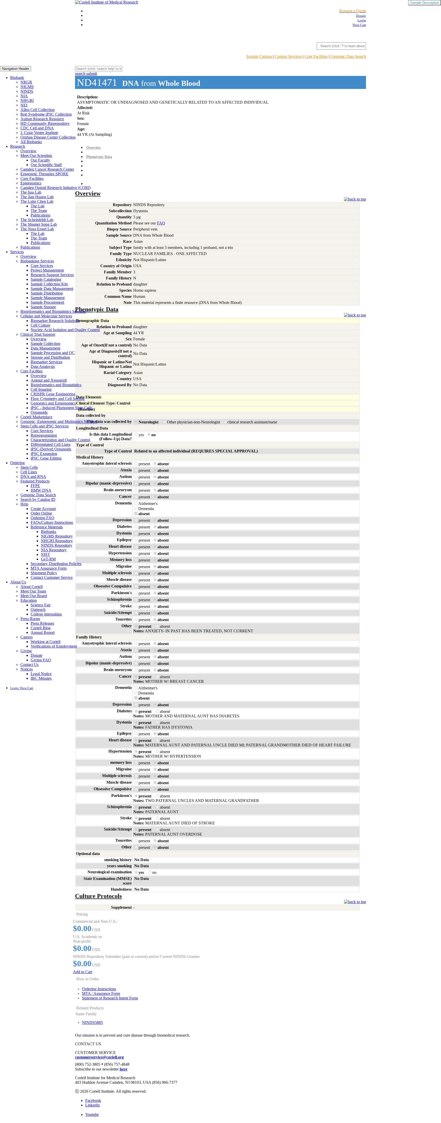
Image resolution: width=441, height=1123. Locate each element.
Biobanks (48, 531)
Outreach (38, 609)
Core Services (42, 265)
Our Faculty (40, 160)
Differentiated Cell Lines (50, 444)
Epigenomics (30, 183)
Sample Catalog (259, 56)
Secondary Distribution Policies (56, 564)
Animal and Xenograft (49, 380)
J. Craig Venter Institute (39, 132)
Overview (28, 151)
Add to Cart (82, 972)
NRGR (26, 82)
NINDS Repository (56, 545)
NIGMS (27, 87)
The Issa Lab (30, 192)
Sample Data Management (52, 288)
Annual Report (43, 632)
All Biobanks (31, 142)
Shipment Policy (44, 573)
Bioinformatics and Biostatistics (56, 385)
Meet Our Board (33, 596)
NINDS (26, 91)
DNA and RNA (33, 476)
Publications (40, 215)
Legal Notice (41, 674)
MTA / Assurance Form (101, 993)
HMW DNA (41, 490)
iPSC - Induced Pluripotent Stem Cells (61, 408)
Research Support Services (52, 275)
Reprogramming (44, 435)
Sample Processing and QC (53, 353)
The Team (39, 210)
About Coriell (31, 586)
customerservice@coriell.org (99, 1057)
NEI (23, 105)
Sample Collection (45, 343)
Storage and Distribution (50, 357)
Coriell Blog (41, 628)
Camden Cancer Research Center (47, 169)
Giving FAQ (41, 660)
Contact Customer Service (52, 577)
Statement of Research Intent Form (110, 998)
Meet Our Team (33, 591)
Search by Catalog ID (37, 499)
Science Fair (41, 605)
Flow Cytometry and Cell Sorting (57, 398)
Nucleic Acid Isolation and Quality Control (65, 330)
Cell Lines (28, 472)
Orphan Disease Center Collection (48, 137)
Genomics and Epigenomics (53, 403)
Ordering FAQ (42, 518)
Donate (36, 655)
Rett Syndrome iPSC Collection (46, 114)
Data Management (45, 348)
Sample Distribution (47, 293)
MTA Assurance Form (49, 568)
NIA (24, 96)
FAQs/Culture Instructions (52, 522)
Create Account (43, 508)
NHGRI (27, 100)
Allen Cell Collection (37, 110)
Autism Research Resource (42, 119)
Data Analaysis (43, 366)
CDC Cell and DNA (37, 128)
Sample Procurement (47, 302)
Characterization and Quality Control (60, 440)
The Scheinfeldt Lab (36, 220)
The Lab (37, 206)
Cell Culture (40, 325)
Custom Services (288, 56)
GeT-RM (48, 559)
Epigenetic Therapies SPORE (44, 174)
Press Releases (42, 623)
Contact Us (29, 664)
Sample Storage (43, 307)
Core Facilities (316, 56)
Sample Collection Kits (49, 284)
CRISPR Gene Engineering (53, 394)
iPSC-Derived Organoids (51, 449)
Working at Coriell (45, 641)
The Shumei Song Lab (38, 224)
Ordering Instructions (99, 989)
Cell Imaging (41, 389)
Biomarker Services (46, 362)
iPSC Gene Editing (46, 458)
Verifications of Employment (54, 646)
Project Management (47, 270)
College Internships (46, 614)
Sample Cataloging (46, 279)
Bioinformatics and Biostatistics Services (53, 311)
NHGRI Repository (57, 541)
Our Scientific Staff (46, 165)
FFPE (35, 486)
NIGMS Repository (57, 536)
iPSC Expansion (44, 453)
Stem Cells (29, 467)
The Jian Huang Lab (37, 197)
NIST (45, 554)
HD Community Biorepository (45, 123)
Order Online (41, 513)
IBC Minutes (41, 678)
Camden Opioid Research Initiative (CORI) (55, 187)
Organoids (39, 412)
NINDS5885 (92, 1022)
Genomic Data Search (348, 56)
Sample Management (48, 298)
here (123, 1069)
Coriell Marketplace (36, 417)
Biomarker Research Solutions (55, 320)
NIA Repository (54, 550)
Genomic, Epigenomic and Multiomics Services (58, 421)
